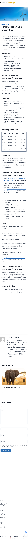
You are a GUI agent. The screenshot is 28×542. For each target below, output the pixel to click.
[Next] (24, 380)
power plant (21, 107)
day (20, 86)
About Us (2, 523)
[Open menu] (27, 3)
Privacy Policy (2, 526)
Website (3, 441)
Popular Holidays (5, 24)
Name (3, 429)
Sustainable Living (8, 291)
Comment (4, 410)
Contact (1, 524)
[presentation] (14, 376)
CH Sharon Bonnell (7, 33)
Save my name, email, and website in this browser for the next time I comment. (14, 446)
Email (3, 435)
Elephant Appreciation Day (11, 387)
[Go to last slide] (4, 380)
